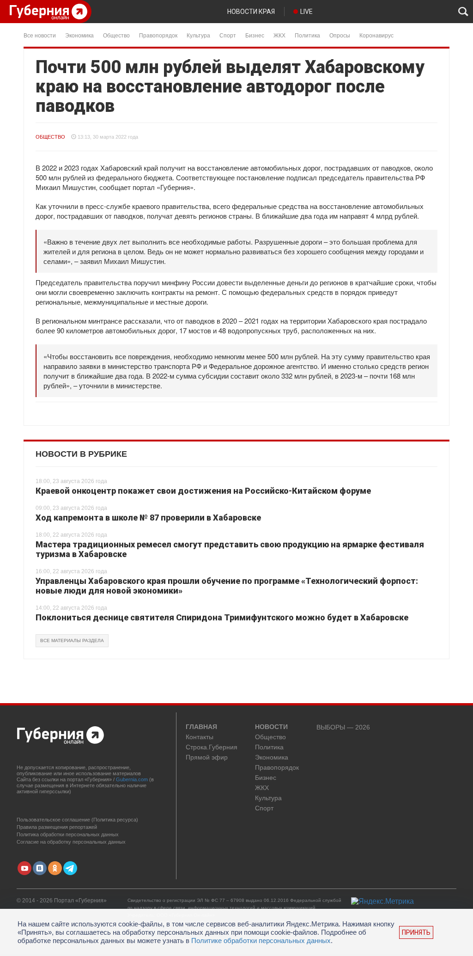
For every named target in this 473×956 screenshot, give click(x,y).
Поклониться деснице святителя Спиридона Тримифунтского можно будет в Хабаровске (222, 617)
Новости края (251, 11)
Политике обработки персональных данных (261, 940)
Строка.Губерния (211, 747)
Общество (116, 35)
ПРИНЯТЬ (416, 932)
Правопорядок (158, 35)
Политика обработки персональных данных (68, 834)
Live (306, 11)
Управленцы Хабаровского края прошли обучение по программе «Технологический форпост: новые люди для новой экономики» (227, 586)
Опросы (339, 35)
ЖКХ (279, 35)
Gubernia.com (132, 779)
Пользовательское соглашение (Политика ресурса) (77, 819)
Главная (201, 727)
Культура (198, 35)
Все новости (40, 35)
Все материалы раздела (72, 640)
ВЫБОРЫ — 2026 (343, 727)
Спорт (227, 35)
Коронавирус (376, 35)
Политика (307, 35)
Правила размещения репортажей (57, 827)
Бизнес (254, 35)
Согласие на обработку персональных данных (71, 842)
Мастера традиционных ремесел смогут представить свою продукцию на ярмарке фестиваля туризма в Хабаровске (230, 549)
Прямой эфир (207, 757)
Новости (271, 727)
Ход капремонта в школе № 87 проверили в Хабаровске (148, 517)
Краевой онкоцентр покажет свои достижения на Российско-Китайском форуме (203, 491)
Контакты (199, 737)
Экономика (79, 35)
